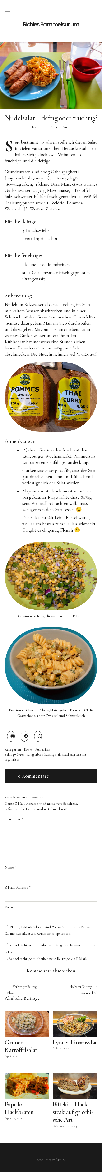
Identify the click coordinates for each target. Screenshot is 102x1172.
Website (11, 907)
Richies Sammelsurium (51, 24)
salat (83, 754)
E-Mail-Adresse (18, 887)
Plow (22, 990)
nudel (65, 754)
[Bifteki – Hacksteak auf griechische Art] (75, 1086)
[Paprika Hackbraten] (27, 1086)
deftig (30, 754)
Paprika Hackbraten (19, 1108)
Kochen (28, 749)
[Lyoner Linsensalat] (75, 1024)
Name (10, 867)
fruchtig (49, 754)
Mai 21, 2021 (40, 127)
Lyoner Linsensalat (75, 1042)
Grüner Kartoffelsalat (21, 1046)
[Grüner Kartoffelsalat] (27, 1024)
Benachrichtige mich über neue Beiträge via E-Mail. (48, 958)
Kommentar (14, 819)
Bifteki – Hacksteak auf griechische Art (73, 1112)
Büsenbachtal (74, 990)
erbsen (39, 754)
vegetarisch (12, 759)
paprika (74, 754)
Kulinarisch (42, 749)
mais (58, 754)
